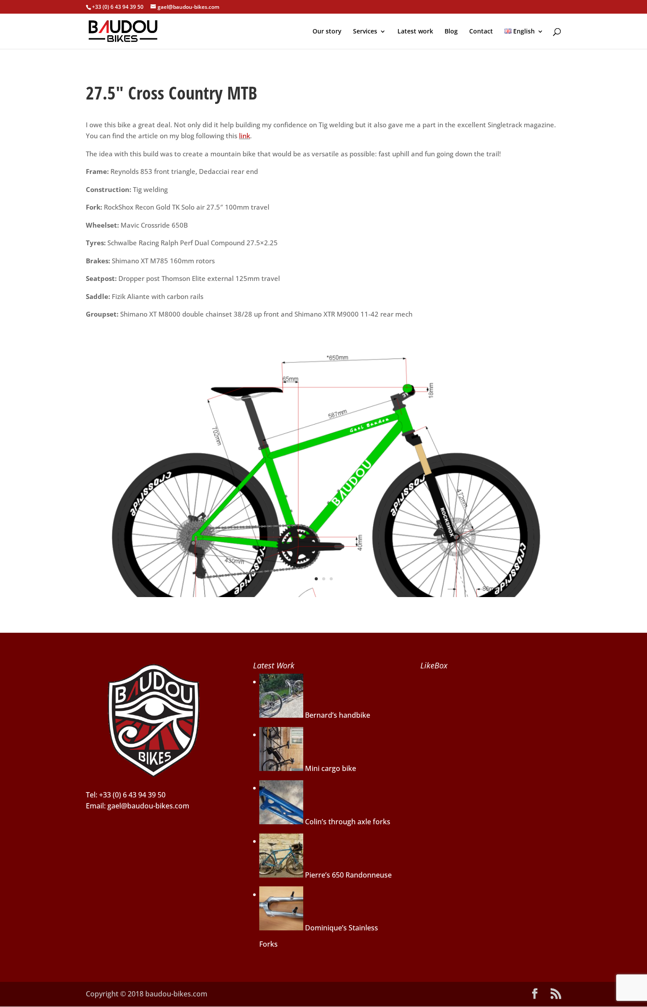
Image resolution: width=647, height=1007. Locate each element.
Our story (327, 31)
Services (365, 31)
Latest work (415, 31)
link (244, 135)
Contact (481, 31)
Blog (451, 31)
